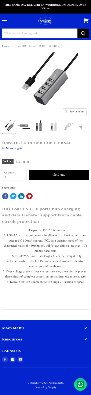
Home (6, 46)
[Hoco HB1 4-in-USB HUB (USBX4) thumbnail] (9, 127)
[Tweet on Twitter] (13, 196)
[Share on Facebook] (5, 196)
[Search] (83, 33)
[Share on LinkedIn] (21, 196)
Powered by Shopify (45, 387)
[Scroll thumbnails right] (85, 127)
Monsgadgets (14, 148)
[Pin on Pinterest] (29, 196)
